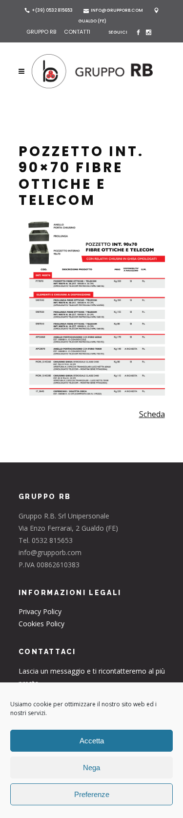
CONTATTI (77, 32)
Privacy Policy (40, 611)
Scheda (152, 414)
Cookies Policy (41, 623)
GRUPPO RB (42, 32)
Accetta (92, 741)
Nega (91, 767)
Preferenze (91, 794)
